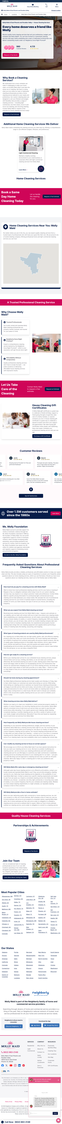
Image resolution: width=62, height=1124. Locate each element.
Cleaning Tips (52, 1051)
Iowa (15, 968)
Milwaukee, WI (30, 917)
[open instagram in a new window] (15, 1066)
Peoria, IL (41, 908)
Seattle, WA (54, 918)
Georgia (16, 955)
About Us (40, 1049)
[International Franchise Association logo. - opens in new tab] (4, 1071)
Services (30, 1042)
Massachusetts (30, 955)
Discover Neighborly (12, 1026)
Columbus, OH (18, 899)
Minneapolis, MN (31, 921)
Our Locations (52, 1054)
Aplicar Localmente (40, 1061)
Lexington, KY (30, 896)
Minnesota (29, 962)
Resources (52, 1042)
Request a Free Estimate (11, 114)
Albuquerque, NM (7, 896)
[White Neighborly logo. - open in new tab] (5, 1)
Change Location (56, 10)
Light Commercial (31, 1050)
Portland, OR (42, 914)
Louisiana (17, 978)
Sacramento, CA (43, 924)
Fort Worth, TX (18, 908)
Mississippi (29, 965)
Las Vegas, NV (18, 933)
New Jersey (29, 978)
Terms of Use (8, 1101)
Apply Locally (39, 1056)
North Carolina (42, 959)
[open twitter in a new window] (6, 1066)
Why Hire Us (41, 1045)
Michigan (29, 959)
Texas (52, 959)
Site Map (50, 1057)
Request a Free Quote (10, 55)
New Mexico (42, 952)
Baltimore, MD (6, 909)
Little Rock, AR (30, 899)
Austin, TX (5, 906)
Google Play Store (52, 1025)
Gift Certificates (53, 1065)
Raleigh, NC (41, 921)
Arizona (4, 955)
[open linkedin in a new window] (19, 1066)
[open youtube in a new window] (11, 1066)
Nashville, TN (30, 924)
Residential (30, 1045)
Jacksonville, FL (19, 924)
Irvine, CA (17, 921)
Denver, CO (17, 905)
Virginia (53, 965)
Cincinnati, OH (6, 927)
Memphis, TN (30, 908)
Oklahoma (41, 965)
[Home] (2, 14)
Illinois (16, 962)
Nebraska (29, 971)
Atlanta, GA (5, 903)
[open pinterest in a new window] (23, 1066)
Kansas (16, 971)
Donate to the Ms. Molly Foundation (15, 555)
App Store (37, 1025)
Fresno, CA (17, 912)
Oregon (40, 968)
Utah (52, 962)
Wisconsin (54, 971)
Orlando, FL (41, 905)
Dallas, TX (17, 902)
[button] (26, 10)
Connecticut (5, 968)
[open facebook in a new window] (2, 1066)
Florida (16, 952)
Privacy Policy (18, 1101)
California (5, 962)
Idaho (15, 959)
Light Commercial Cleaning (28, 153)
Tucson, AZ (54, 924)
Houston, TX (18, 915)
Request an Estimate (52, 389)
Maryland (29, 952)
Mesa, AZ (29, 911)
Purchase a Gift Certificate (42, 436)
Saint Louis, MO (43, 927)
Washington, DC (55, 933)
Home (5, 14)
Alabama (4, 952)
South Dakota (55, 952)
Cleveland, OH (6, 930)
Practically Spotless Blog (52, 1046)
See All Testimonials (31, 496)
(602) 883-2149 (10, 1052)
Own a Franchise (40, 1066)
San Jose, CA (55, 915)
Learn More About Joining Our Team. (15, 877)
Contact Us (40, 1052)
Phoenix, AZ (42, 911)
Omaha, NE (41, 901)
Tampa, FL (54, 921)
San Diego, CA (55, 906)
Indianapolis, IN (18, 918)
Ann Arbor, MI (6, 899)
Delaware (5, 971)
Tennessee (54, 955)
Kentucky (17, 975)
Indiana (16, 965)
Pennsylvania (42, 971)
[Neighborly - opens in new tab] (40, 993)
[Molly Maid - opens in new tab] (21, 994)
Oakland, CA (30, 932)
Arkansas (5, 959)
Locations (14, 14)
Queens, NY (41, 917)
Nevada (28, 975)
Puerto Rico (42, 975)
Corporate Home (51, 1061)
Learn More (23, 170)
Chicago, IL (5, 924)
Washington (54, 968)
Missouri (28, 968)
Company (40, 1042)
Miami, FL (29, 914)
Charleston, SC (6, 917)
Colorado (5, 965)
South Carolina (42, 978)
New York (41, 955)
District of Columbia (5, 976)
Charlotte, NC (6, 921)
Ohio (39, 962)
